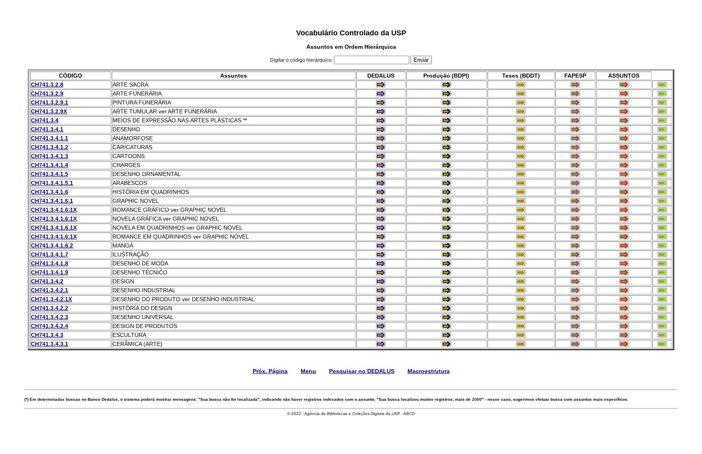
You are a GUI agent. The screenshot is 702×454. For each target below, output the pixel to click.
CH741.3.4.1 (47, 129)
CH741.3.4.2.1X (51, 299)
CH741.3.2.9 (47, 93)
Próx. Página (270, 371)
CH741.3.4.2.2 (49, 308)
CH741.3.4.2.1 (49, 290)
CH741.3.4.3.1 (49, 344)
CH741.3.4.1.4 (49, 165)
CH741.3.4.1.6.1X (54, 209)
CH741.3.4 (44, 120)
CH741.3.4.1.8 (49, 263)
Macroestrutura (428, 371)
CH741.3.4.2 (47, 281)
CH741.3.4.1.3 (49, 156)
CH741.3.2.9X (49, 111)
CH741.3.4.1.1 (49, 138)
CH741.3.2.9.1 (49, 102)
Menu (308, 371)
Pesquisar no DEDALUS (361, 371)
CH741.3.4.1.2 (49, 147)
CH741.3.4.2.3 (49, 317)
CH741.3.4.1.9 (49, 272)
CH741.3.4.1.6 (49, 192)
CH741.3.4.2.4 (49, 326)
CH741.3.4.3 (47, 335)
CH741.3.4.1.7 (49, 254)
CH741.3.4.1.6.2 (52, 245)
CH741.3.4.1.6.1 (52, 201)
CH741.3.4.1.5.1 (52, 183)
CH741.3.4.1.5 (49, 174)
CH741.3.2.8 (47, 84)
